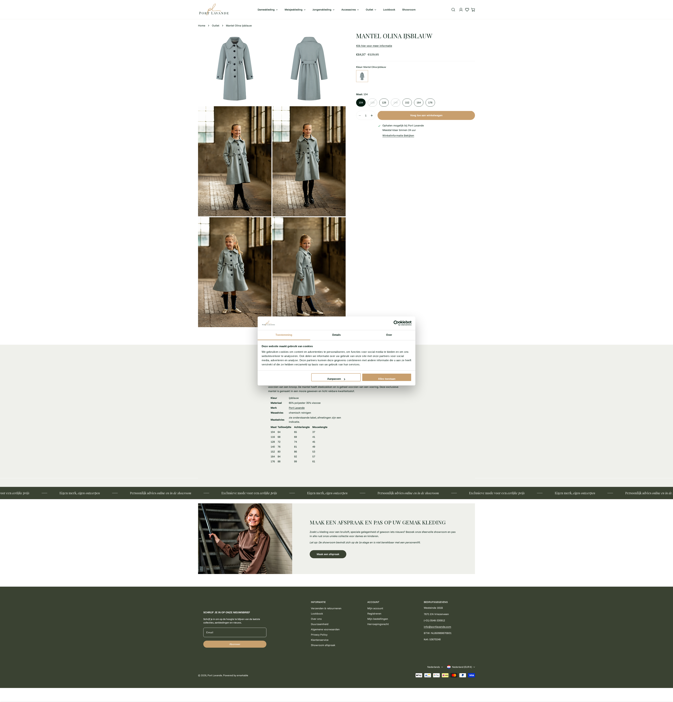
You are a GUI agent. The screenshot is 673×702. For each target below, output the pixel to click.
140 (395, 102)
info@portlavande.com (437, 626)
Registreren (374, 613)
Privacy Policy (319, 634)
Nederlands (433, 667)
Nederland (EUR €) (462, 667)
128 (384, 102)
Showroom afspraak (323, 645)
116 (372, 102)
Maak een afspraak (328, 554)
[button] (473, 10)
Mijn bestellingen (377, 618)
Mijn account (375, 608)
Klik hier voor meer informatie (374, 46)
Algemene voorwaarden (325, 629)
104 (361, 102)
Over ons (316, 618)
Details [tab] (336, 334)
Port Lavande (297, 407)
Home (201, 25)
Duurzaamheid (319, 624)
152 (407, 102)
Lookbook (317, 613)
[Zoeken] (453, 10)
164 (419, 102)
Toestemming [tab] (284, 334)
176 (430, 102)
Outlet (215, 25)
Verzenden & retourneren (326, 608)
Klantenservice (319, 640)
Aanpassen (334, 378)
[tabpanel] (336, 538)
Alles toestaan (386, 378)
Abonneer (234, 644)
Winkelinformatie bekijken (398, 135)
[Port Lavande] (214, 9)
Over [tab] (389, 334)
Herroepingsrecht (378, 624)
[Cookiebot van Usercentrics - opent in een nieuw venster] (396, 323)
